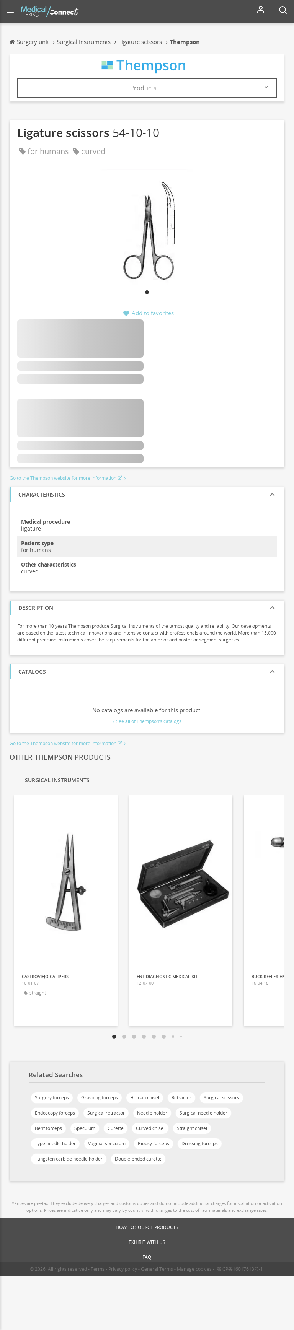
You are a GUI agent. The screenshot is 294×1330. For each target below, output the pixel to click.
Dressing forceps (199, 1143)
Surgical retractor (106, 1113)
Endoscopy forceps (55, 1113)
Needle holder (152, 1113)
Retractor (181, 1097)
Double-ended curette (138, 1159)
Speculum (84, 1128)
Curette (116, 1128)
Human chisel (144, 1097)
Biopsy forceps (153, 1143)
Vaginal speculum (107, 1143)
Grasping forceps (99, 1097)
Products (143, 88)
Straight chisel (192, 1128)
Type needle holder (55, 1143)
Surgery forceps (52, 1097)
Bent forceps (48, 1128)
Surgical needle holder (203, 1113)
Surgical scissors (221, 1097)
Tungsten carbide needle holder (69, 1159)
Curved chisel (150, 1128)
